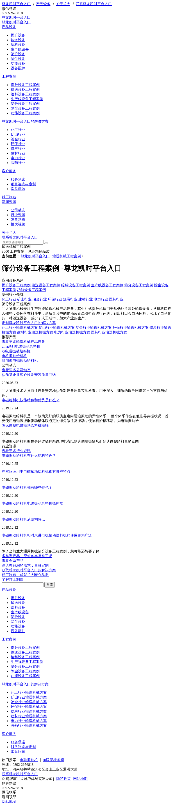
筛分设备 (18, 617)
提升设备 (18, 598)
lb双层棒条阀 (53, 760)
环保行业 (55, 299)
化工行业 (9, 299)
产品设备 (43, 4)
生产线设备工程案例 (107, 285)
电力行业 (101, 299)
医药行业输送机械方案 (109, 332)
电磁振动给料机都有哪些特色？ (27, 487)
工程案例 (9, 76)
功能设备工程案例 (31, 290)
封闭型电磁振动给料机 (20, 360)
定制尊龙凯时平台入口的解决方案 (29, 323)
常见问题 (18, 751)
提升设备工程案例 (16, 285)
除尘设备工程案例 (25, 671)
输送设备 (18, 603)
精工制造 (9, 197)
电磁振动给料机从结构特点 (23, 519)
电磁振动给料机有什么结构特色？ (29, 455)
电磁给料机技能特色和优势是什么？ (30, 400)
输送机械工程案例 (66, 256)
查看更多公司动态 (16, 370)
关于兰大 (63, 4)
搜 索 (49, 584)
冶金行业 (39, 299)
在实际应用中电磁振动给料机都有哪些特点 (36, 471)
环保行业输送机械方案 (131, 327)
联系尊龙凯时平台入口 (94, 4)
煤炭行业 (70, 299)
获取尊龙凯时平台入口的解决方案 (29, 570)
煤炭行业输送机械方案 (29, 711)
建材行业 (85, 299)
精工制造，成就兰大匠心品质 (25, 575)
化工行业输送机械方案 (20, 327)
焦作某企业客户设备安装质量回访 (29, 375)
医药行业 (116, 299)
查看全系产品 (12, 561)
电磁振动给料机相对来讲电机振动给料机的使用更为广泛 (47, 535)
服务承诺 (18, 742)
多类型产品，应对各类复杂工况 (27, 556)
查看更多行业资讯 (16, 451)
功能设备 (18, 626)
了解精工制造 (12, 579)
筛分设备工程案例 (138, 285)
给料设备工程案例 (75, 285)
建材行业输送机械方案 (35, 332)
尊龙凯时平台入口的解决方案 (25, 121)
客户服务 (9, 171)
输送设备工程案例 (46, 285)
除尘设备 (18, 621)
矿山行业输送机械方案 (57, 327)
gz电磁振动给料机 (16, 351)
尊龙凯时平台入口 (16, 4)
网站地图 (80, 779)
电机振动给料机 (14, 356)
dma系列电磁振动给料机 (21, 346)
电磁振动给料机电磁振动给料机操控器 (32, 503)
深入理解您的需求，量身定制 (25, 565)
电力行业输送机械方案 (72, 332)
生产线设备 (20, 612)
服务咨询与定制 (23, 747)
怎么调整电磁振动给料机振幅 (25, 425)
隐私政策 (63, 779)
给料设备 (18, 607)
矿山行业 (24, 299)
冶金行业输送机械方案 (94, 327)
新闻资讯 (9, 202)
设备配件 (18, 631)
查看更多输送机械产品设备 (23, 342)
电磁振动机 (29, 760)
